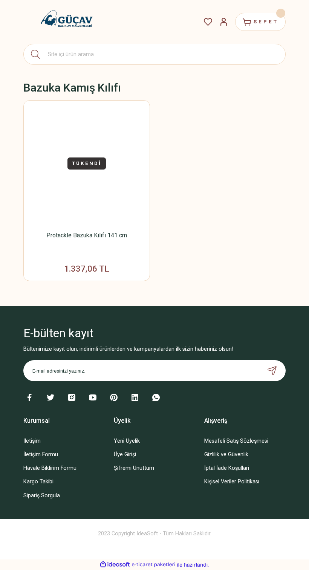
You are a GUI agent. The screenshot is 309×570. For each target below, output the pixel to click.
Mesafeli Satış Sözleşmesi (236, 441)
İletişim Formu (40, 454)
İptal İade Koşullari (226, 468)
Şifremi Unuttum (134, 468)
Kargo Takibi (38, 481)
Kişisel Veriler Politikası (231, 481)
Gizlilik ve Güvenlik (226, 454)
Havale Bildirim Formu (49, 468)
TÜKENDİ (86, 163)
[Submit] (272, 370)
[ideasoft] (115, 564)
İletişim (32, 441)
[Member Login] (223, 22)
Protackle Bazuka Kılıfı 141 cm (86, 235)
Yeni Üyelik (127, 441)
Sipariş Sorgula (41, 495)
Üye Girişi (125, 454)
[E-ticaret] (154, 565)
